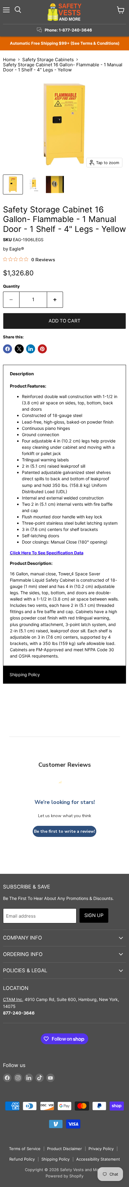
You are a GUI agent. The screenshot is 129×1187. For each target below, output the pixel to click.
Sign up (94, 915)
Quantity (11, 286)
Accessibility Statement (98, 1159)
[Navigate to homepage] (64, 12)
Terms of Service (24, 1148)
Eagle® (16, 249)
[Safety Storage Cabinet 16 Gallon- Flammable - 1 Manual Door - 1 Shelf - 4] (12, 184)
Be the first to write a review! (64, 831)
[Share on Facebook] (7, 348)
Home (9, 59)
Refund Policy (22, 1159)
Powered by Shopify (64, 1176)
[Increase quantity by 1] (55, 300)
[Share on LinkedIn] (30, 348)
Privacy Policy (101, 1148)
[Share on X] (19, 348)
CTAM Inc (12, 999)
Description (22, 373)
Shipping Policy (25, 674)
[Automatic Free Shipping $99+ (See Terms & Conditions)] (65, 43)
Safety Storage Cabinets (48, 59)
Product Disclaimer (64, 1148)
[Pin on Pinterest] (42, 348)
